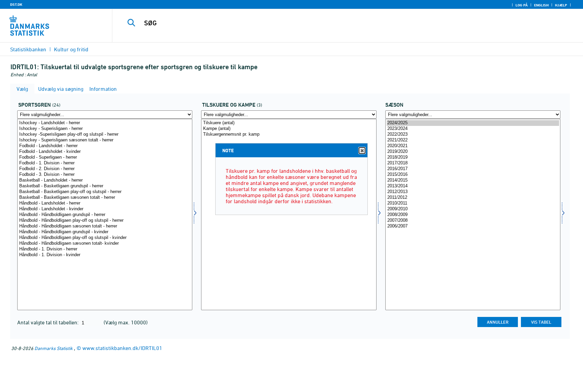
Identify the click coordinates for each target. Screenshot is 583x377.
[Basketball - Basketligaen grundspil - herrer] (105, 186)
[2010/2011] (473, 203)
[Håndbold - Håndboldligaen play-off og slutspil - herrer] (105, 220)
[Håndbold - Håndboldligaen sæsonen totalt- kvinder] (105, 243)
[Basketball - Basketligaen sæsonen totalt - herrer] (105, 197)
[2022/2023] (473, 134)
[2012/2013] (473, 192)
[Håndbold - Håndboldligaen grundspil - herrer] (105, 215)
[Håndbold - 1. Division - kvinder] (105, 255)
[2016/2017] (473, 169)
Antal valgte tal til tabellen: (48, 322)
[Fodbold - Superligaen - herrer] (105, 157)
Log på (522, 5)
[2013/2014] (473, 186)
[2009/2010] (473, 209)
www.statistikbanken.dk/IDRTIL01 (122, 348)
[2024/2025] (473, 123)
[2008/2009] (473, 215)
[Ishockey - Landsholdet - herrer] (105, 123)
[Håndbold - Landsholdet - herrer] (105, 203)
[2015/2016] (473, 175)
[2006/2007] (473, 226)
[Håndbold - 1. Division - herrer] (105, 249)
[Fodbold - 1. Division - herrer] (105, 163)
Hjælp (561, 5)
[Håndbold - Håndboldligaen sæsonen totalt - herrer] (105, 226)
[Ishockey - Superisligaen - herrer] (105, 129)
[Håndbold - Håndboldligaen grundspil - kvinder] (105, 232)
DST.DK (16, 4)
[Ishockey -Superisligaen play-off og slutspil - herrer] (105, 134)
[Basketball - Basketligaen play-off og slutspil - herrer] (105, 192)
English (541, 5)
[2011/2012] (473, 197)
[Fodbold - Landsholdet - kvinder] (105, 152)
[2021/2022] (473, 140)
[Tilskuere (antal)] (288, 123)
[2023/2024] (473, 129)
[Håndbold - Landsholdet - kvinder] (105, 209)
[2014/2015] (473, 180)
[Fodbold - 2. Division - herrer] (105, 169)
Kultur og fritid (71, 49)
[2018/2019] (473, 157)
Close (362, 150)
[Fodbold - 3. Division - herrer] (105, 175)
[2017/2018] (473, 163)
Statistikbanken (28, 49)
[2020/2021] (473, 146)
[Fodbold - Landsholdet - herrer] (105, 146)
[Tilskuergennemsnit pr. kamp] (288, 134)
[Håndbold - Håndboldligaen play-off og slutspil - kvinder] (105, 238)
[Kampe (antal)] (288, 129)
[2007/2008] (473, 220)
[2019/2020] (473, 152)
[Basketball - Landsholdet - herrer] (105, 180)
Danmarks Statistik (53, 348)
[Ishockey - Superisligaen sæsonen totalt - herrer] (105, 140)
